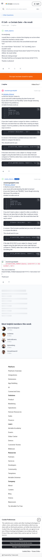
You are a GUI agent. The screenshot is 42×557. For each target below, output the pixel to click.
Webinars (11, 449)
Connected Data (14, 391)
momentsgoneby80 (11, 91)
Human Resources (15, 412)
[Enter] (3, 9)
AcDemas (10, 334)
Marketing (11, 404)
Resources (12, 453)
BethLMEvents (12, 339)
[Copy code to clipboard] (38, 109)
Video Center (12, 436)
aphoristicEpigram (13, 328)
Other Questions (8, 15)
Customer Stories (14, 445)
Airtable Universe (14, 477)
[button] (2, 4)
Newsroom (12, 502)
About (10, 485)
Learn (10, 424)
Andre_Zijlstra (9, 31)
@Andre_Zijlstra (8, 94)
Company (11, 481)
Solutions (11, 395)
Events (10, 432)
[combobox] (21, 9)
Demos (10, 440)
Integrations (12, 375)
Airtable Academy (14, 428)
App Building (12, 383)
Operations (12, 408)
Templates (12, 473)
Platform (11, 367)
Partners (11, 457)
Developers (12, 465)
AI (9, 387)
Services (11, 461)
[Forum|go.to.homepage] (12, 3)
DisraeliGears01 (12, 351)
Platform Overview (15, 371)
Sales (10, 416)
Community (12, 469)
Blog (9, 494)
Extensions (12, 379)
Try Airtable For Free (15, 506)
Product (11, 399)
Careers (11, 490)
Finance (11, 420)
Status (10, 498)
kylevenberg (11, 345)
